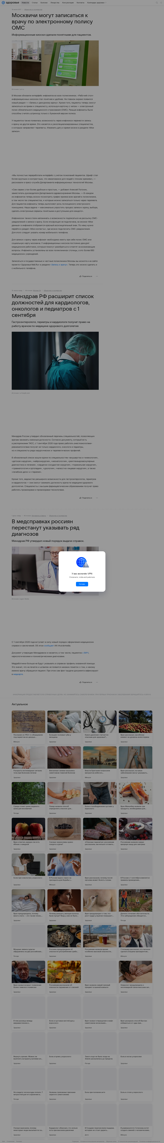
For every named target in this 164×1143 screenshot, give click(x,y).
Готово (82, 584)
